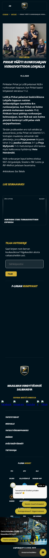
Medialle (10, 423)
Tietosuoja (10, 450)
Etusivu (5, 14)
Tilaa (10, 274)
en (10, 6)
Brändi (9, 437)
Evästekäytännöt (14, 443)
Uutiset (14, 14)
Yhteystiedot (12, 417)
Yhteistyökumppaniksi (17, 430)
